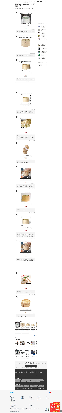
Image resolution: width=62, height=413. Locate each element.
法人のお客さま (30, 395)
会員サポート (47, 398)
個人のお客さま (12, 395)
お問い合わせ (11, 408)
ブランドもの (35, 385)
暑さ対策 (28, 386)
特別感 (43, 386)
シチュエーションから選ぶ (40, 62)
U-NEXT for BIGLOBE (13, 405)
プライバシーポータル (33, 408)
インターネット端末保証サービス (14, 403)
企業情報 (38, 395)
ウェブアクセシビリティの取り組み (21, 408)
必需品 (21, 386)
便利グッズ (43, 385)
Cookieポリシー (37, 408)
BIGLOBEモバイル (13, 399)
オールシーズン (25, 385)
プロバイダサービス (32, 399)
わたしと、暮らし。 (28, 388)
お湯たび (25, 388)
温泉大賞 (23, 397)
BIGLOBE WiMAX (13, 400)
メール (46, 397)
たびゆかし (43, 388)
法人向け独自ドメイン (32, 405)
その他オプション (13, 406)
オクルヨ (23, 388)
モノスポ (37, 388)
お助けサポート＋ (13, 402)
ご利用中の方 (46, 395)
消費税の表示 (15, 408)
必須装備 (24, 386)
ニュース (38, 399)
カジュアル (40, 385)
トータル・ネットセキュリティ (14, 404)
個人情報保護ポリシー (27, 408)
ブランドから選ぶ (40, 65)
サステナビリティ (39, 398)
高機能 (40, 386)
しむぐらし (23, 398)
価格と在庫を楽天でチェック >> (32, 29)
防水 (26, 386)
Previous (15, 343)
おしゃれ (37, 385)
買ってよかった (17, 386)
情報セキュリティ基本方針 (19, 409)
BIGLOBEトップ (28, 409)
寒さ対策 (31, 386)
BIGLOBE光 (12, 397)
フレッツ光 (31, 398)
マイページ (47, 396)
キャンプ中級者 (31, 385)
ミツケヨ (41, 388)
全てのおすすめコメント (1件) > (32, 140)
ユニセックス (36, 386)
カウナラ (39, 388)
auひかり (12, 398)
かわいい (38, 386)
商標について (24, 409)
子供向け (33, 386)
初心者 (19, 386)
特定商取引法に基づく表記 (13, 409)
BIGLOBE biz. (31, 396)
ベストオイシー (34, 388)
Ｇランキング (18, 388)
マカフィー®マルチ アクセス (32, 404)
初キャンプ (28, 385)
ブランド (38, 397)
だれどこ (20, 388)
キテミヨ (31, 388)
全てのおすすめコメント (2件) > (32, 188)
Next (36, 343)
